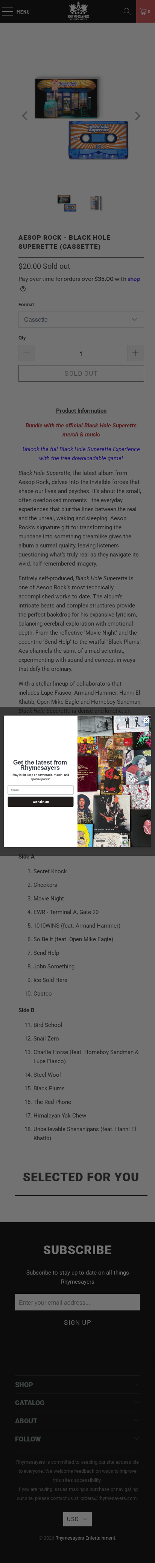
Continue (40, 801)
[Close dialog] (146, 720)
